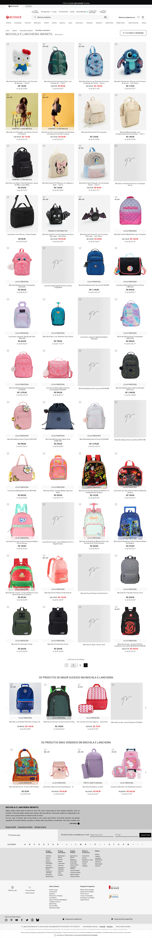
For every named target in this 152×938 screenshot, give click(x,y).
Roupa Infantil (11, 827)
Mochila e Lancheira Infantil (22, 807)
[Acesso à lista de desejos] (138, 18)
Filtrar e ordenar (135, 33)
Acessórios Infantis (25, 827)
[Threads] (32, 920)
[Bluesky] (37, 920)
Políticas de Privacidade (54, 932)
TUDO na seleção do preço (76, 2)
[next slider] (6, 707)
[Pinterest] (11, 920)
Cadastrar (145, 835)
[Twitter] (27, 920)
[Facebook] (21, 920)
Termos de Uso (67, 932)
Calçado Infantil (40, 827)
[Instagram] (6, 920)
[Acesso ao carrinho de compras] (143, 18)
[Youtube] (16, 920)
